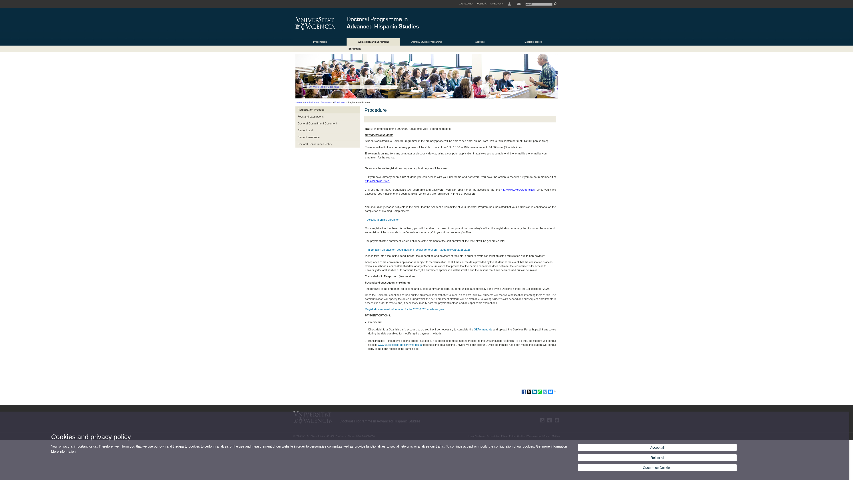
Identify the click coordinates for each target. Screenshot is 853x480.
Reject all (657, 458)
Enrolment (355, 48)
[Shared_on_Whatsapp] (539, 393)
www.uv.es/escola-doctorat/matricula (400, 344)
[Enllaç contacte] (518, 4)
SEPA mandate (483, 329)
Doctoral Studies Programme (426, 41)
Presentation (320, 41)
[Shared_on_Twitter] (529, 393)
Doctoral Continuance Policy (315, 144)
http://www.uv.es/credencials (518, 189)
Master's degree (533, 41)
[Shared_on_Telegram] (545, 393)
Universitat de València (324, 87)
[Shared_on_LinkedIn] (534, 393)
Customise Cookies (657, 468)
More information (63, 451)
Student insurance (309, 137)
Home (298, 102)
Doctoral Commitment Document (317, 123)
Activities (480, 41)
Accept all (657, 447)
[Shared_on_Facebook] (523, 393)
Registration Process (311, 109)
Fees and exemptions (311, 116)
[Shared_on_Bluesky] (550, 393)
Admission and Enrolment (373, 41)
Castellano (465, 4)
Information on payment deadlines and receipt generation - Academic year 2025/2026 (418, 249)
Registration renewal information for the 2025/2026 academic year (405, 309)
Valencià (481, 4)
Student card (305, 130)
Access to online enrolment (383, 219)
